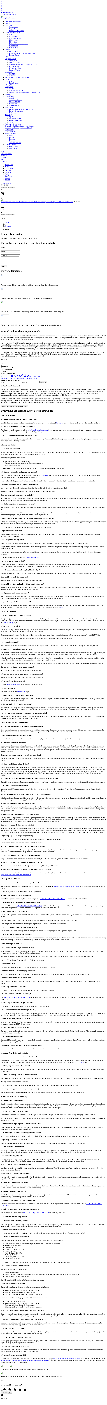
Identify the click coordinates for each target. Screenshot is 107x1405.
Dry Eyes (12, 74)
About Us (4, 156)
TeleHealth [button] (4, 185)
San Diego (8, 170)
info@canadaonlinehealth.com (38, 430)
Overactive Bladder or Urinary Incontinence (19, 126)
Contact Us (4, 161)
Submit (4, 266)
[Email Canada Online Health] (2, 2)
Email (3, 251)
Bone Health (9, 25)
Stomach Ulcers (14, 70)
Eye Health (8, 72)
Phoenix (7, 178)
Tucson (7, 180)
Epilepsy (12, 117)
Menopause (13, 148)
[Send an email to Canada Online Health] (12, 376)
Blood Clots (13, 42)
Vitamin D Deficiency (16, 31)
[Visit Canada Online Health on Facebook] (2, 6)
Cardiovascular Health (12, 33)
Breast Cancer (13, 51)
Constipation (13, 61)
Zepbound (12, 131)
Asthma (11, 89)
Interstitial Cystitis (15, 66)
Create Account (6, 14)
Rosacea (12, 141)
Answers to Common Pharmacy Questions (14, 406)
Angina (11, 34)
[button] (53, 1366)
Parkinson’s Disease (15, 120)
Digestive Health (10, 59)
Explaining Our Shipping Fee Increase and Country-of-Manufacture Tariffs (25, 1360)
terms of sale (21, 692)
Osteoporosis (13, 27)
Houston (8, 172)
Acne (11, 135)
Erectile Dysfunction (16, 111)
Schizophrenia (14, 105)
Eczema (11, 137)
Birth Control (13, 146)
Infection (8, 79)
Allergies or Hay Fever (16, 90)
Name (3, 247)
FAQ (2, 159)
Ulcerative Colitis (15, 68)
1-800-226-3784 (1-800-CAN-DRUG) (66, 886)
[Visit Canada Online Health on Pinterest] (2, 10)
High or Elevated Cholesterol (18, 44)
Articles (3, 157)
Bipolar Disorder (14, 102)
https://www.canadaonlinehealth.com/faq (66, 1358)
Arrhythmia (13, 36)
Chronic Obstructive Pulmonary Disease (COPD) (25, 92)
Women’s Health (10, 145)
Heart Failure (13, 46)
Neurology (8, 115)
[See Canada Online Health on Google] (25, 376)
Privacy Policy (5, 378)
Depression (13, 103)
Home (7, 222)
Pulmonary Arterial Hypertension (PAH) (18, 128)
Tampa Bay (9, 165)
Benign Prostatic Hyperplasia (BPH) (21, 109)
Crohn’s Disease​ (14, 62)
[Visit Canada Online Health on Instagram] (2, 8)
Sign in (13, 14)
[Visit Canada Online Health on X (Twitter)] (14, 376)
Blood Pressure (14, 40)
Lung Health (9, 87)
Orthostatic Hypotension (13, 124)
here (61, 607)
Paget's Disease (14, 29)
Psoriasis (12, 139)
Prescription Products (8, 18)
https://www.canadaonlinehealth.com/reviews (16, 875)
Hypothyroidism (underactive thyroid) (17, 77)
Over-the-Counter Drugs (13, 21)
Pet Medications (6, 183)
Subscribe (43, 382)
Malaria (7, 94)
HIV (10, 81)
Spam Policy (32, 378)
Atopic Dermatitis (15, 143)
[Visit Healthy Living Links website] (6, 376)
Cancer (7, 49)
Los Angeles (9, 168)
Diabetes (8, 57)
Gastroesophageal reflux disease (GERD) (22, 64)
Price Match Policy (33, 557)
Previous (4, 1392)
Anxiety (12, 98)
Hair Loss (12, 113)
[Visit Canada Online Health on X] (2, 4)
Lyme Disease (13, 83)
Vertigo (11, 122)
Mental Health (9, 96)
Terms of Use (24, 378)
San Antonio (9, 176)
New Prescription (6, 154)
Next (10, 1392)
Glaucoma (12, 75)
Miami (7, 167)
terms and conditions (13, 684)
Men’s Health (9, 107)
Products (8, 226)
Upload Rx (44, 475)
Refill (2, 152)
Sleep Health (9, 130)
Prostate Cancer (14, 55)
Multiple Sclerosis (15, 118)
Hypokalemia (13, 47)
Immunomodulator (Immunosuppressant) (22, 53)
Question (4, 255)
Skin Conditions (10, 133)
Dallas (7, 174)
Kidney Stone (9, 85)
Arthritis (7, 23)
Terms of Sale (15, 378)
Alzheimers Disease (15, 100)
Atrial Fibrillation (15, 38)
